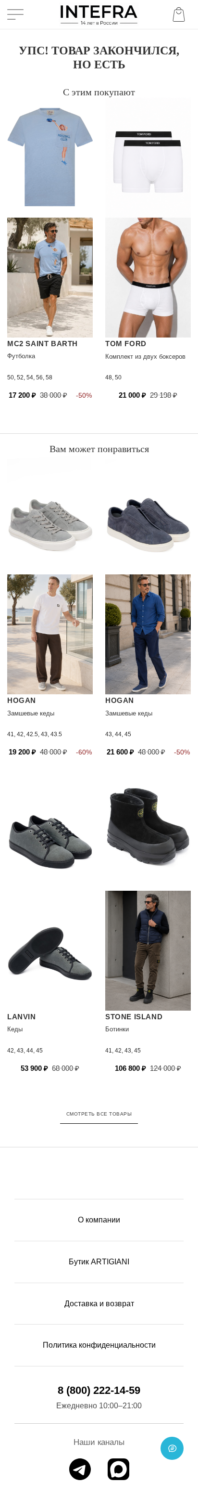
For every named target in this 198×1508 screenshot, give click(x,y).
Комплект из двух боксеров (145, 356)
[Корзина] (181, 14)
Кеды (15, 1029)
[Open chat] (172, 1448)
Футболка (21, 356)
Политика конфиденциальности (99, 1345)
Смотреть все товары (99, 1114)
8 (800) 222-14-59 (99, 1390)
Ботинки (117, 1029)
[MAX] (118, 1469)
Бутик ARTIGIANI (99, 1262)
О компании (99, 1220)
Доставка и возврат (99, 1304)
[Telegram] (80, 1469)
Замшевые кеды (30, 713)
